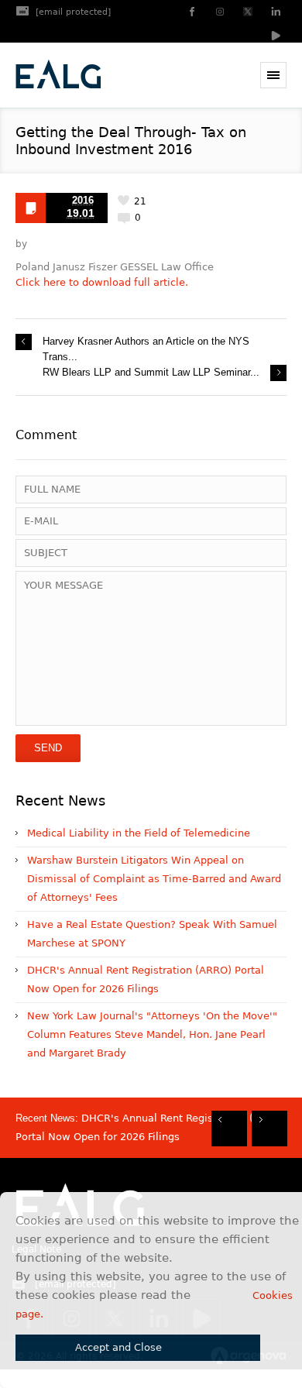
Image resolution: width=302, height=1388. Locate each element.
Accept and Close (118, 1347)
